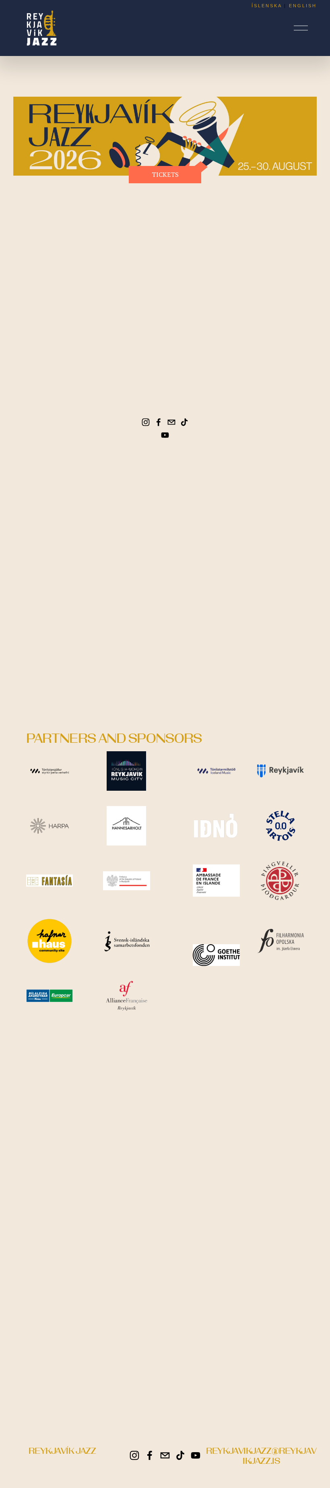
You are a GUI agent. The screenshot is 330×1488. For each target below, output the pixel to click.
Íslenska (267, 5)
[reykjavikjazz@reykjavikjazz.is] (171, 422)
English (303, 5)
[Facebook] (159, 422)
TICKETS (165, 174)
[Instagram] (146, 422)
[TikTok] (184, 422)
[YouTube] (165, 435)
